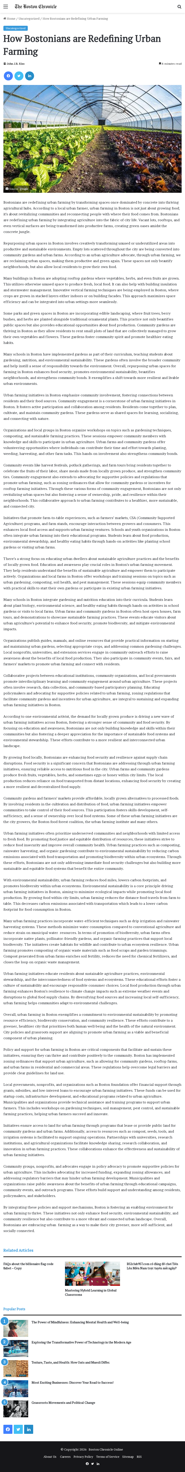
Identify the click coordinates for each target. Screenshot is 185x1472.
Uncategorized (28, 18)
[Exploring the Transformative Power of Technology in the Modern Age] (15, 1348)
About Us (50, 1456)
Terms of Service (107, 1456)
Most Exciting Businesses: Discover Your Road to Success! (72, 1382)
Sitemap (128, 1456)
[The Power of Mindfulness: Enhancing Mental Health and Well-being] (15, 1328)
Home (10, 18)
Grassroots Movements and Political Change (63, 1402)
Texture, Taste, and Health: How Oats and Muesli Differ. (71, 1362)
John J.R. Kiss (16, 63)
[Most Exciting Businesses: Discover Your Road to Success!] (15, 1388)
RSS (139, 1456)
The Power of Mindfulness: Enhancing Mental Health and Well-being (80, 1322)
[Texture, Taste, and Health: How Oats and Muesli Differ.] (15, 1368)
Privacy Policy (83, 1456)
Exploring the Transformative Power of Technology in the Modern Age (81, 1342)
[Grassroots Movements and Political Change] (15, 1408)
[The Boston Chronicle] (36, 6)
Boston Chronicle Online (106, 1449)
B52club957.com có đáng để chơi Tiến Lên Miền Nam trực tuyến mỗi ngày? (152, 1266)
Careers (65, 1456)
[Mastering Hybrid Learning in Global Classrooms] (92, 1274)
